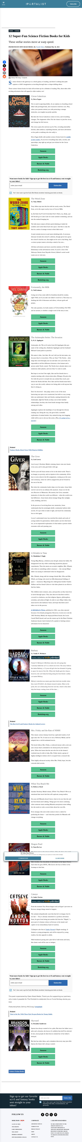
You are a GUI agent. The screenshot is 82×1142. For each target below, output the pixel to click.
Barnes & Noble (43, 164)
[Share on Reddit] (4, 76)
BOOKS (17, 31)
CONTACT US (34, 1136)
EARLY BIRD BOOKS (17, 1129)
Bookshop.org (43, 170)
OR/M (32, 1131)
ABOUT (33, 1134)
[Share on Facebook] (4, 62)
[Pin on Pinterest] (4, 69)
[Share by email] (4, 73)
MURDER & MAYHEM (17, 1134)
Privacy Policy (35, 1129)
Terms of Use (35, 1126)
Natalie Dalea (40, 47)
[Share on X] (4, 65)
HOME (11, 31)
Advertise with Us (36, 1123)
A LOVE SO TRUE (16, 1124)
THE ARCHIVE (15, 1126)
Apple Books (43, 157)
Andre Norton (50, 929)
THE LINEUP (15, 1131)
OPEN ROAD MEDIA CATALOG (19, 1137)
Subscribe (73, 4)
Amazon (43, 151)
